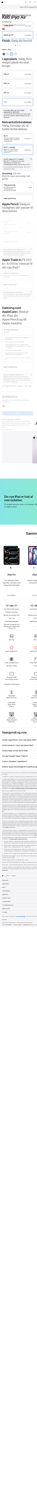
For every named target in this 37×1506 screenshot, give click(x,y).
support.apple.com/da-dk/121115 (18, 839)
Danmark (4, 919)
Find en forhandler (21, 916)
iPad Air (14, 875)
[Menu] (34, 2)
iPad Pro (11, 574)
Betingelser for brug (28, 924)
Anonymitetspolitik (7, 924)
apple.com (5, 870)
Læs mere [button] (21, 25)
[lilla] (11, 54)
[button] (25, 2)
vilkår (6, 827)
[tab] (18, 45)
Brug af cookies (17, 924)
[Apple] (2, 875)
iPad (7, 875)
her (3, 811)
